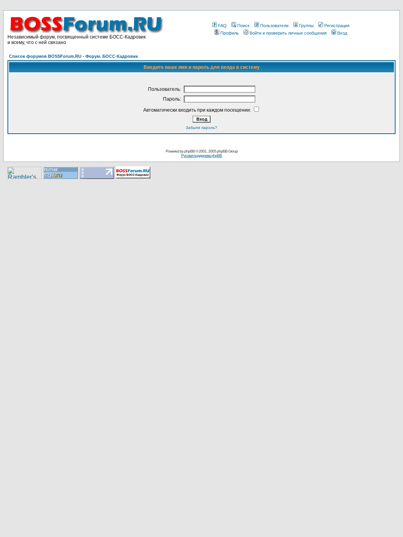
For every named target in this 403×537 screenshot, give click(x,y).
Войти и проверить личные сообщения (288, 33)
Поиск (243, 25)
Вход (342, 33)
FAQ (222, 25)
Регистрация (336, 25)
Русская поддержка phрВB (201, 155)
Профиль (229, 33)
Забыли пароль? (201, 127)
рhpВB (189, 151)
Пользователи (274, 25)
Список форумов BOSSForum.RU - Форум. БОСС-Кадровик (73, 56)
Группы (306, 25)
